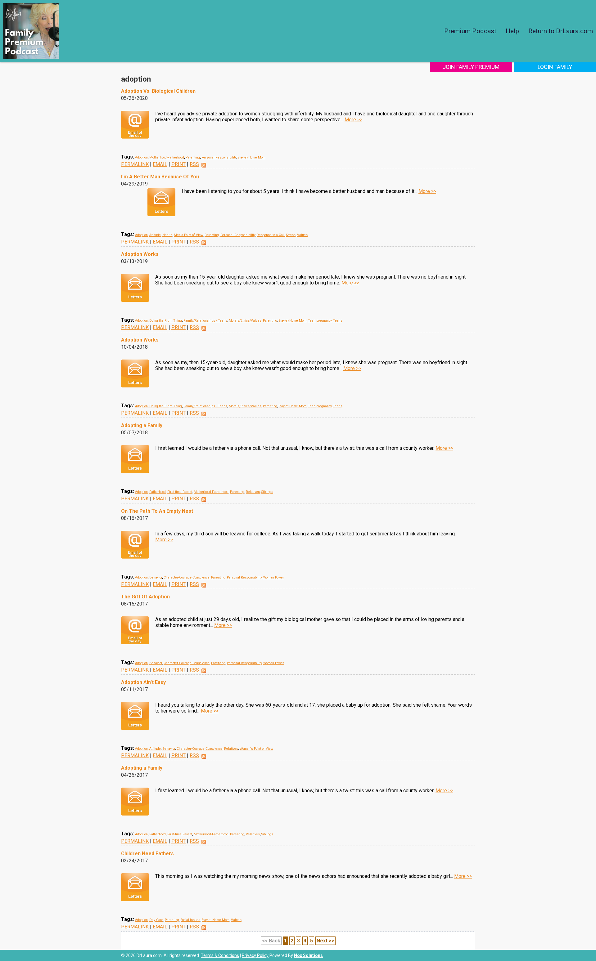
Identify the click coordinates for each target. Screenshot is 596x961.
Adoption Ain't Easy (143, 682)
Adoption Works (140, 254)
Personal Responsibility (218, 157)
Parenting (193, 157)
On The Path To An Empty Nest (157, 511)
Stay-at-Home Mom (251, 157)
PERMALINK (135, 164)
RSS (194, 164)
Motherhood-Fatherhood (166, 157)
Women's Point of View (256, 749)
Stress (291, 235)
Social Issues (190, 920)
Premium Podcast (470, 31)
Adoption (141, 157)
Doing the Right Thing (165, 321)
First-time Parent (179, 492)
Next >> (325, 941)
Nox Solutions (308, 955)
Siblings (267, 492)
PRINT (178, 164)
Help (512, 31)
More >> (353, 120)
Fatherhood (157, 492)
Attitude (155, 235)
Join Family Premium (471, 67)
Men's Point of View (188, 235)
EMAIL (160, 164)
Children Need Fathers (147, 853)
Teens (337, 321)
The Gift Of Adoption (145, 597)
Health (167, 235)
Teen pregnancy (320, 321)
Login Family (555, 67)
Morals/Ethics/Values (245, 321)
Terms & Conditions (220, 955)
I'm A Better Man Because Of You (160, 177)
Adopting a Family (141, 425)
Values (302, 235)
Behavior (155, 577)
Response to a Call (271, 235)
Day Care (156, 920)
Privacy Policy (255, 955)
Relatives (253, 492)
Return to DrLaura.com (560, 31)
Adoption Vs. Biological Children (158, 91)
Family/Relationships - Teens (205, 321)
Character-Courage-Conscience (187, 577)
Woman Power (273, 577)
